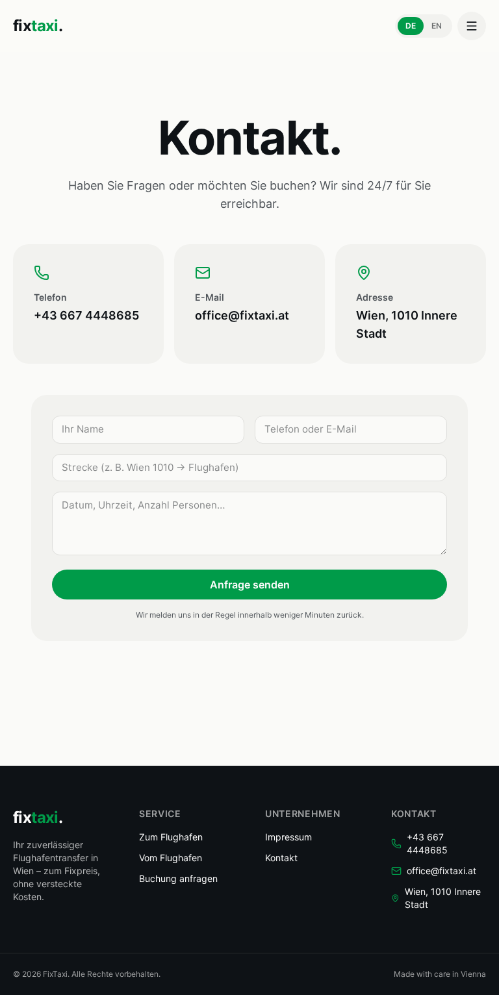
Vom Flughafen (170, 857)
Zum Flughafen (171, 836)
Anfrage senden (250, 584)
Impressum (288, 836)
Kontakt (281, 857)
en (436, 26)
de (410, 26)
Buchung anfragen (178, 878)
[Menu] (471, 26)
